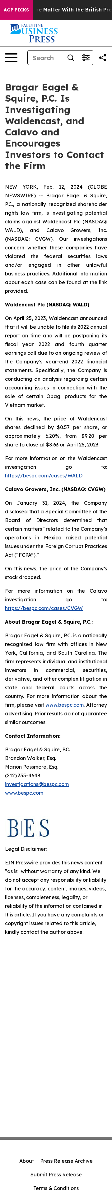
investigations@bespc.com (37, 784)
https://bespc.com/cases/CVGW (44, 608)
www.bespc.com (24, 793)
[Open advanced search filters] (85, 58)
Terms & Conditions (56, 1188)
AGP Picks (16, 10)
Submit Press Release (56, 1174)
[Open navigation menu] (11, 57)
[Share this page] (102, 57)
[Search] (70, 58)
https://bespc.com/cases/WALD (43, 475)
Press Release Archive (66, 1161)
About (26, 1161)
